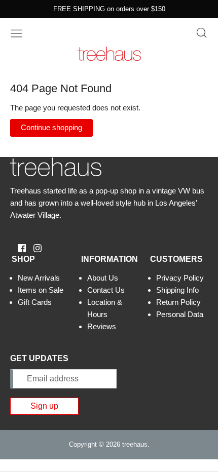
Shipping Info (177, 290)
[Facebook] (18, 247)
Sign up (44, 406)
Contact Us (106, 290)
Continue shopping (51, 127)
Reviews (101, 326)
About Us (102, 277)
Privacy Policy (180, 277)
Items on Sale (40, 290)
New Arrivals (39, 277)
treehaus (135, 444)
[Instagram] (34, 247)
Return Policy (178, 302)
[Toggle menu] (16, 32)
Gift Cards (35, 302)
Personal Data (179, 314)
